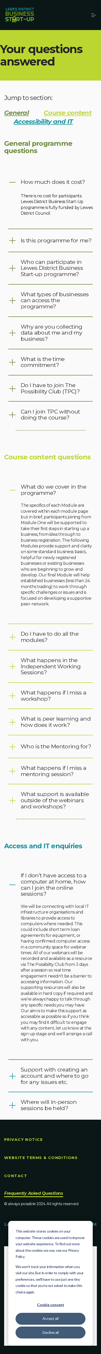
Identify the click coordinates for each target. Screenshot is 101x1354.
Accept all (50, 1318)
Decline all (50, 1332)
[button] (50, 182)
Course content (67, 113)
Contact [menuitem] (15, 1176)
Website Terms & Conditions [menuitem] (41, 1158)
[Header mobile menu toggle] (94, 15)
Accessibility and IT (43, 121)
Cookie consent (50, 1304)
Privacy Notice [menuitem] (23, 1139)
